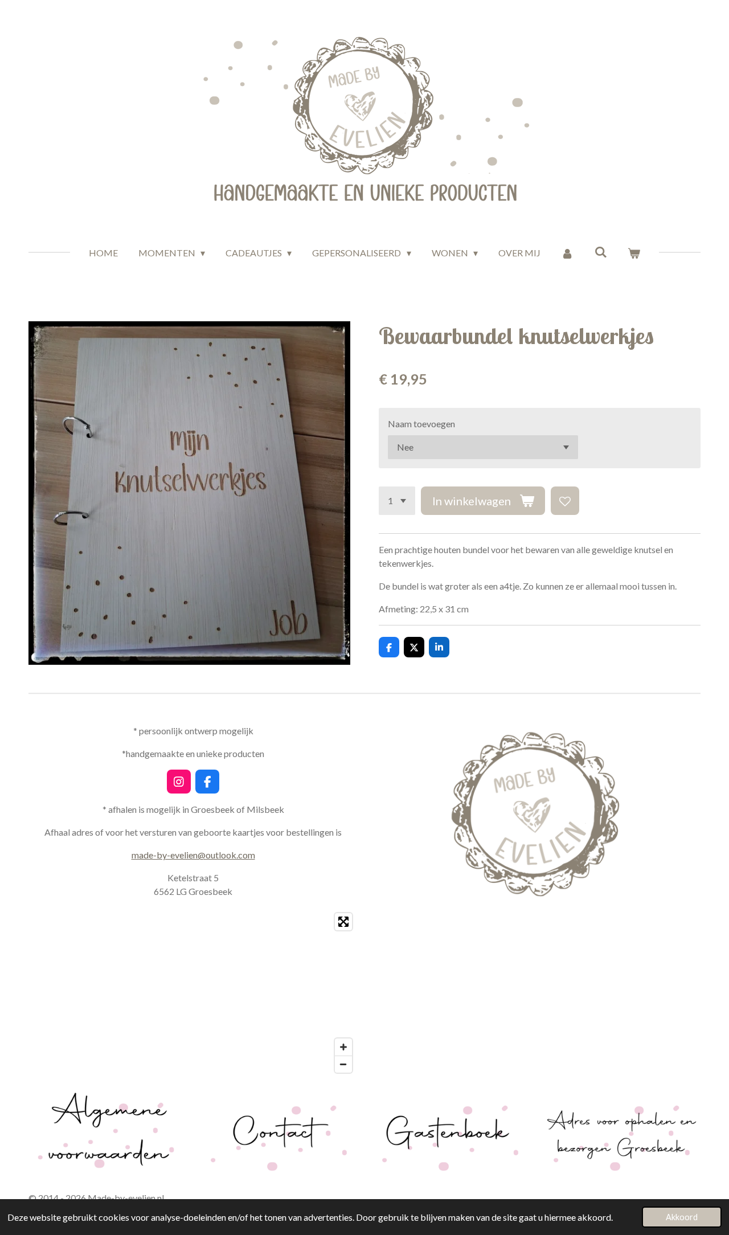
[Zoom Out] (343, 1064)
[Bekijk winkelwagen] (634, 253)
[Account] (567, 253)
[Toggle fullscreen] (343, 921)
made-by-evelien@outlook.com (193, 854)
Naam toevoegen (421, 423)
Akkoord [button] (682, 1217)
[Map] (193, 992)
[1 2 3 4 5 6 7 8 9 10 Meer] (397, 500)
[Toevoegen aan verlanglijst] (565, 500)
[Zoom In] (343, 1047)
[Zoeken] (601, 251)
